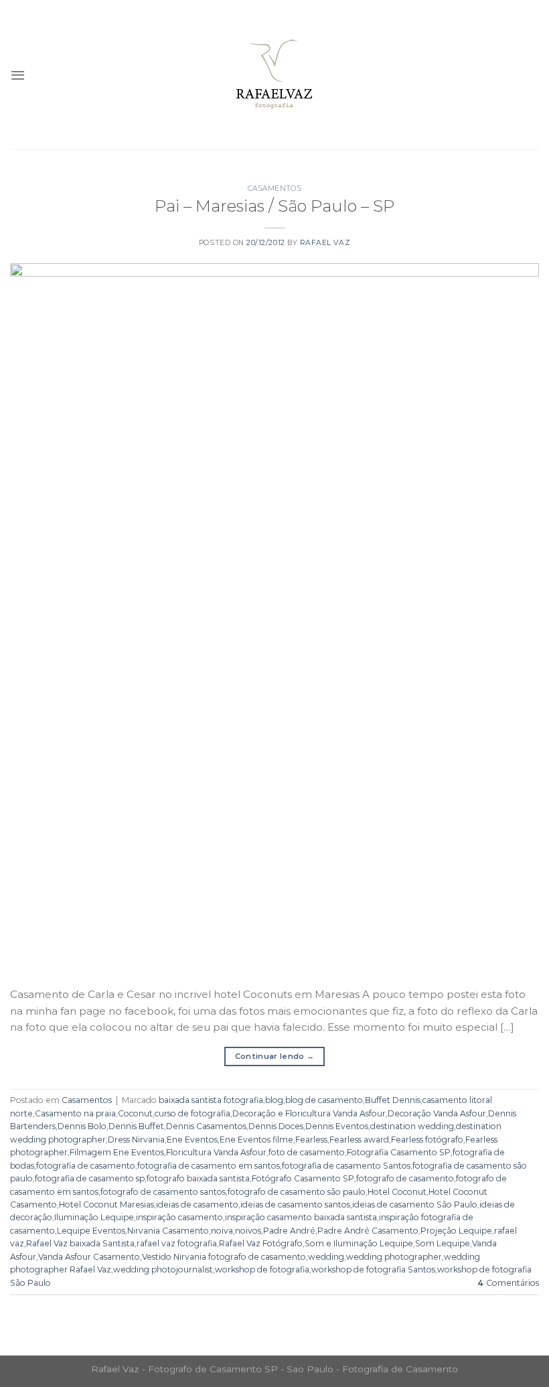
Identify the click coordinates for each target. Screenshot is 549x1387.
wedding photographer (394, 1257)
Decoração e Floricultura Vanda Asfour (309, 1113)
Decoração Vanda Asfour (437, 1113)
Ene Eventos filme (256, 1140)
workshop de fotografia (262, 1269)
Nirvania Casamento (168, 1231)
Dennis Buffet (136, 1126)
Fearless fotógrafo (427, 1140)
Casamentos (274, 188)
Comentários (508, 1283)
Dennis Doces (275, 1126)
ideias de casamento (197, 1204)
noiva (222, 1231)
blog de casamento (324, 1100)
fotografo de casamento (405, 1178)
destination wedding (412, 1126)
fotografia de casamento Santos (346, 1166)
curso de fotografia (192, 1113)
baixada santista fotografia (211, 1100)
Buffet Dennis (392, 1100)
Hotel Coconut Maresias (106, 1204)
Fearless (311, 1140)
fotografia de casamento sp (90, 1178)
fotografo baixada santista (198, 1178)
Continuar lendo (275, 1056)
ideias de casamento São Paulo (414, 1204)
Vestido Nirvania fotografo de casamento (224, 1257)
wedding (326, 1257)
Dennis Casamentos (206, 1126)
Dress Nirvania (136, 1140)
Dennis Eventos (336, 1126)
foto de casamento (306, 1152)
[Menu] (17, 75)
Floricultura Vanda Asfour (216, 1152)
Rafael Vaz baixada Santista (80, 1243)
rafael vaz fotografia (177, 1243)
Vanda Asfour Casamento (89, 1257)
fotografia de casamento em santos (208, 1166)
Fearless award (359, 1140)
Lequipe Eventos (91, 1231)
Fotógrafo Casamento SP (303, 1178)
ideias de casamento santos (295, 1204)
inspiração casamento (179, 1217)
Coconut (135, 1113)
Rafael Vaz (325, 242)
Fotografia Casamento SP (399, 1152)
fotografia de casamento (85, 1166)
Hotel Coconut (397, 1192)
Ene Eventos (192, 1140)
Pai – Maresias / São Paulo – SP (274, 206)
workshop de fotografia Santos (373, 1269)
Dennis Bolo (82, 1126)
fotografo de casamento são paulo (297, 1192)
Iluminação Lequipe (94, 1217)
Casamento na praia (75, 1113)
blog (274, 1100)
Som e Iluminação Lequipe (359, 1243)
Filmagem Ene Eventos (117, 1152)
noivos (248, 1231)
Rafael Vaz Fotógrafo (261, 1243)
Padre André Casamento (367, 1231)
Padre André (289, 1231)
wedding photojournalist (163, 1269)
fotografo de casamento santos (163, 1192)
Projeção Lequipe (456, 1231)
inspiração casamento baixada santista (301, 1217)
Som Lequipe (442, 1243)
